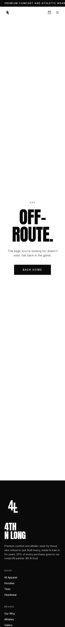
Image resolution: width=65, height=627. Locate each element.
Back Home (32, 269)
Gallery (8, 625)
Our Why (9, 613)
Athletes (9, 619)
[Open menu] (57, 12)
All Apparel (10, 577)
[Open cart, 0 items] (49, 12)
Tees (7, 589)
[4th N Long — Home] (7, 12)
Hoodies (9, 583)
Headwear (10, 594)
